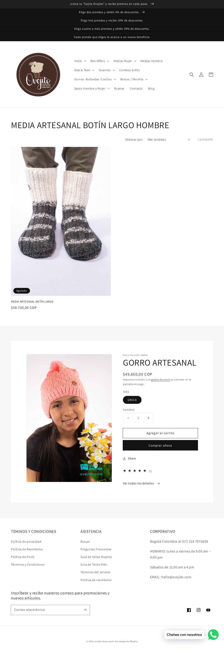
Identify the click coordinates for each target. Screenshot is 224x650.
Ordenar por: (134, 139)
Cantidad (128, 409)
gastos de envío (160, 379)
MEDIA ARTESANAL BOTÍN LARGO (32, 301)
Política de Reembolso (27, 549)
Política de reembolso (96, 580)
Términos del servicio (95, 572)
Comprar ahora (160, 445)
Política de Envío (22, 557)
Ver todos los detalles (139, 483)
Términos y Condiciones (27, 564)
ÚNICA (132, 400)
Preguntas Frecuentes (96, 549)
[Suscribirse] (85, 610)
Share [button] (132, 458)
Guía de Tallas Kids (93, 564)
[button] (191, 74)
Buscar (85, 541)
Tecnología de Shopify (126, 641)
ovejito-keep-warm (104, 641)
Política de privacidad (26, 541)
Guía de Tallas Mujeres (96, 557)
